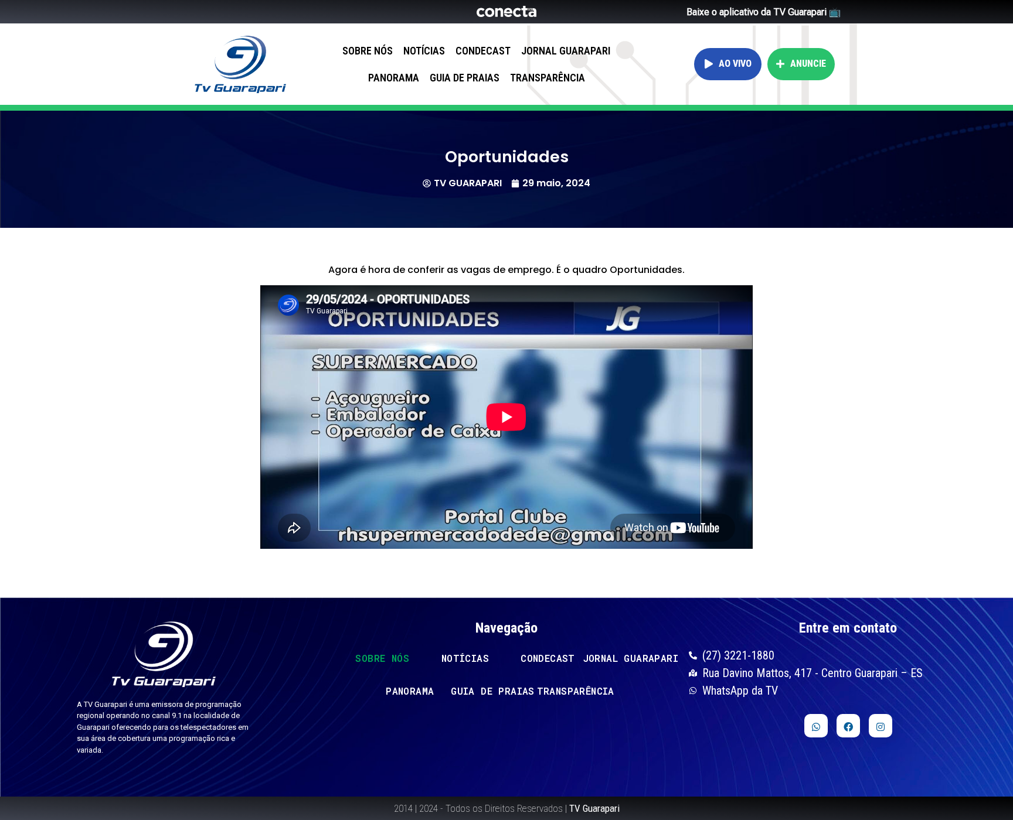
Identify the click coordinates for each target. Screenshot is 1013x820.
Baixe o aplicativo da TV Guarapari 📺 (763, 12)
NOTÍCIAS (424, 51)
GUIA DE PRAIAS (464, 77)
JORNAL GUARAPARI (565, 51)
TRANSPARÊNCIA (547, 77)
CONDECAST (483, 51)
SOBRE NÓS (367, 51)
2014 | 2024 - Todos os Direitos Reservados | (507, 808)
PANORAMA (393, 77)
